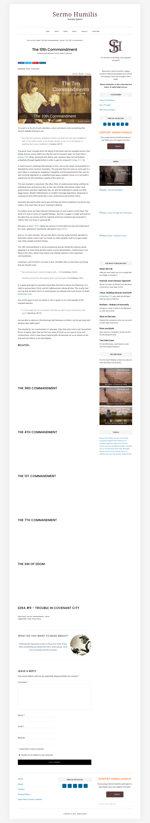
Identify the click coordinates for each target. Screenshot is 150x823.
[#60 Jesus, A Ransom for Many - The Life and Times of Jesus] (115, 377)
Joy (112, 446)
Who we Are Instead (107, 110)
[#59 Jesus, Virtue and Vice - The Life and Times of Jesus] (115, 396)
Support (118, 146)
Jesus (109, 446)
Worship (129, 454)
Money (117, 449)
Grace (119, 443)
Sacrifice (112, 451)
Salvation (118, 451)
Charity (106, 438)
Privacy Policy (24, 794)
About (20, 784)
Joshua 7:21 (23, 157)
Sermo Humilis (75, 14)
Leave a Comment (66, 53)
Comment (23, 682)
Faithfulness (120, 441)
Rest (100, 451)
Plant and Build (106, 328)
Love (103, 449)
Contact (21, 789)
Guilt (126, 443)
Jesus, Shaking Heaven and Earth (115, 292)
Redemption (126, 449)
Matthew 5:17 (106, 296)
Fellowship (102, 443)
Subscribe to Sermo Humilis (31, 749)
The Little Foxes (106, 340)
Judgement (117, 446)
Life (100, 449)
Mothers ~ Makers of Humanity (114, 304)
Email (21, 726)
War (114, 454)
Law (127, 446)
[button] (104, 29)
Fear (125, 441)
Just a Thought (105, 105)
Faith (115, 441)
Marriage (107, 449)
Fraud (34, 619)
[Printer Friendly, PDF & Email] (81, 74)
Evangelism (110, 441)
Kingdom (122, 446)
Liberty (130, 446)
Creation (121, 438)
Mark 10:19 (34, 226)
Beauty (101, 438)
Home (20, 779)
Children (110, 438)
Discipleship (102, 441)
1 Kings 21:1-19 (77, 160)
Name (21, 715)
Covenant (116, 438)
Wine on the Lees (107, 316)
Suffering (102, 454)
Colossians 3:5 (24, 294)
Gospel (115, 443)
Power (121, 449)
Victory (110, 454)
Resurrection (106, 451)
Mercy (39, 619)
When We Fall (105, 268)
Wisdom (124, 454)
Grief (122, 443)
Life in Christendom (107, 100)
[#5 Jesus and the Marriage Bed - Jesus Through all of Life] (115, 416)
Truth (106, 454)
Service (123, 451)
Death (126, 438)
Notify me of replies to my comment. (37, 755)
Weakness (118, 454)
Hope (106, 446)
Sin (126, 451)
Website (21, 737)
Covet (29, 619)
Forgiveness (109, 443)
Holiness (101, 446)
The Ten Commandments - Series (38, 616)
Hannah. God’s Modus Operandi (115, 280)
